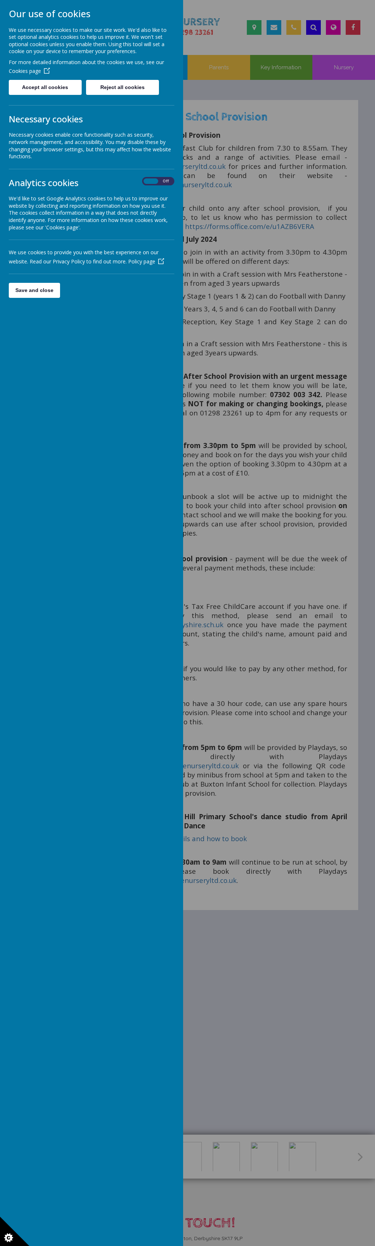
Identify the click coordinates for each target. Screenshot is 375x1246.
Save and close (34, 290)
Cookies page (25, 70)
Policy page (141, 261)
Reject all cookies (122, 87)
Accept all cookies (45, 87)
